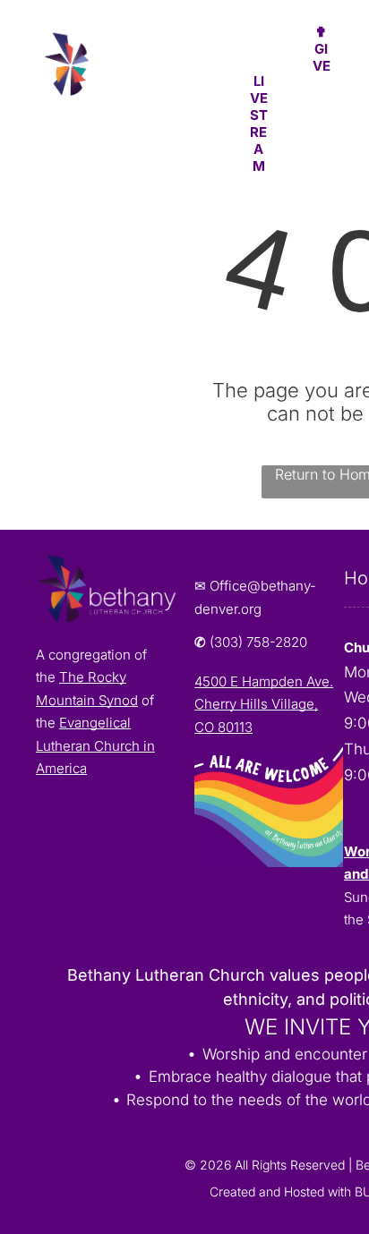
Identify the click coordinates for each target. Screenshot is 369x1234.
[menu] (342, 37)
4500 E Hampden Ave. (263, 681)
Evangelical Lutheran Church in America (95, 745)
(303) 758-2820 (258, 642)
